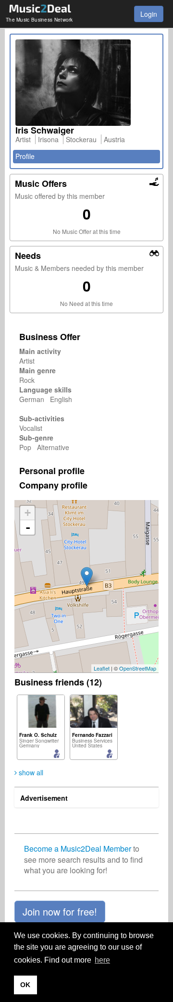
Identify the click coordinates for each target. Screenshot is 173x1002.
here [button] (102, 960)
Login (148, 14)
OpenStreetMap (137, 668)
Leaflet (102, 668)
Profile (25, 156)
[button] (59, 912)
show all (30, 772)
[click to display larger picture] (86, 82)
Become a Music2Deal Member (77, 848)
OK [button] (25, 985)
